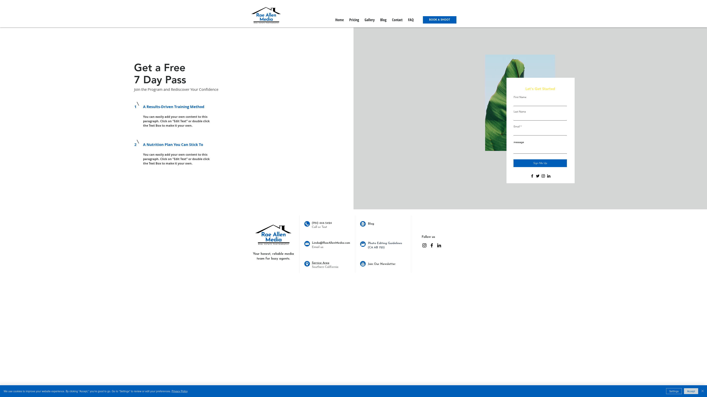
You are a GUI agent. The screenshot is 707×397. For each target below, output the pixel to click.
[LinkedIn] (548, 176)
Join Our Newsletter (381, 264)
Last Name (520, 111)
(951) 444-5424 (322, 223)
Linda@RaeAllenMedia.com (331, 243)
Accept (691, 391)
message (519, 142)
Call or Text (319, 227)
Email (517, 126)
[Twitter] (537, 176)
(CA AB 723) (376, 247)
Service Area (320, 263)
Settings (674, 391)
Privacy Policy (180, 391)
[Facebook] (532, 176)
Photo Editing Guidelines (385, 243)
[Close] (702, 391)
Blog (371, 223)
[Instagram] (543, 176)
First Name (520, 97)
